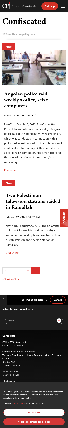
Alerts (9, 46)
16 (27, 271)
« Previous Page (10, 279)
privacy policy (19, 403)
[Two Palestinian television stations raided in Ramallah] (34, 222)
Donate (57, 299)
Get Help (50, 6)
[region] (34, 405)
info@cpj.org (8, 381)
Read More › (11, 170)
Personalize (34, 412)
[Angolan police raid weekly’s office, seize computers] (34, 67)
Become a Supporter (32, 299)
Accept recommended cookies (34, 422)
